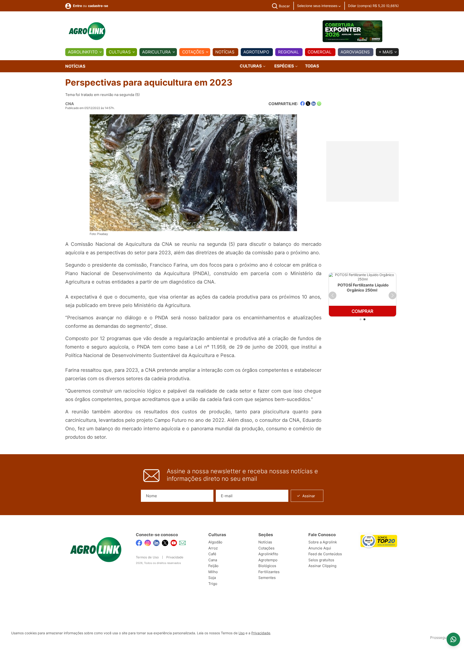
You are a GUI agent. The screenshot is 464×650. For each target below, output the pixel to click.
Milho (213, 572)
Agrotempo (256, 52)
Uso (242, 633)
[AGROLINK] (87, 31)
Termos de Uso (147, 557)
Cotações (193, 52)
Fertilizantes (269, 572)
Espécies (284, 66)
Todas (312, 66)
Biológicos (267, 565)
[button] (332, 295)
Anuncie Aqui (319, 548)
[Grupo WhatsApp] (453, 639)
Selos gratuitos (321, 560)
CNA (69, 103)
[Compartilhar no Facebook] (302, 103)
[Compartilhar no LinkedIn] (313, 103)
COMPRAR (362, 311)
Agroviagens (355, 52)
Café (212, 554)
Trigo (212, 583)
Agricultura (156, 52)
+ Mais (386, 52)
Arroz (213, 548)
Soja (212, 577)
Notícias (224, 52)
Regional (288, 52)
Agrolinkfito (83, 52)
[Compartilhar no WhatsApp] (319, 103)
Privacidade (174, 557)
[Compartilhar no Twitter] (308, 103)
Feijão (213, 565)
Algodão (215, 542)
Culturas (120, 52)
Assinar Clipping (322, 565)
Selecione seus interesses (317, 6)
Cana (212, 560)
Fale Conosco (322, 534)
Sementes (267, 577)
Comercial (320, 52)
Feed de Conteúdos (325, 554)
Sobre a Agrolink (322, 542)
